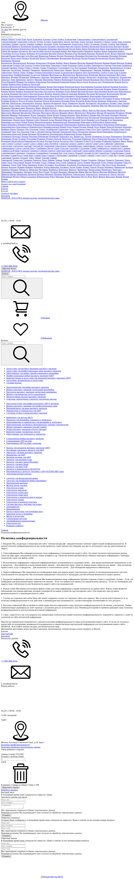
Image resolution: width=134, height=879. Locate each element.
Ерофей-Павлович (22, 75)
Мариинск (30, 108)
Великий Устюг (103, 53)
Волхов (84, 58)
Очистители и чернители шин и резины (24, 497)
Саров (95, 143)
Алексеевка (22, 42)
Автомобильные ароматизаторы (20, 521)
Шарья (81, 172)
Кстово (92, 98)
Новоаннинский (60, 122)
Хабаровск (38, 167)
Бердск (34, 49)
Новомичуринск (25, 125)
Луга (42, 106)
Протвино (127, 136)
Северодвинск (89, 146)
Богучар (32, 51)
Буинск (23, 53)
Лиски (11, 106)
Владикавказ (103, 56)
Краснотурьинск (8, 98)
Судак (97, 155)
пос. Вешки (75, 136)
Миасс (85, 110)
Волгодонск (16, 58)
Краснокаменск (82, 96)
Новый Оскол (66, 127)
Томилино (119, 160)
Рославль (40, 141)
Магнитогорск (114, 106)
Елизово (123, 72)
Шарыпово (73, 172)
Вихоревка (80, 56)
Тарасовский (7, 160)
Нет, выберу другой (17, 29)
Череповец (63, 170)
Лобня (17, 106)
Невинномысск (8, 117)
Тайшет (38, 158)
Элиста (113, 174)
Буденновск (6, 53)
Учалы (113, 165)
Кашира (21, 89)
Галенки (28, 65)
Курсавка (65, 101)
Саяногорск (119, 143)
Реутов (119, 139)
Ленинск (38, 103)
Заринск (82, 77)
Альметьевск (57, 42)
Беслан (72, 49)
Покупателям (7, 634)
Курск (73, 101)
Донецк (16, 72)
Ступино (82, 155)
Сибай (93, 148)
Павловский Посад (68, 132)
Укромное (118, 162)
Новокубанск (98, 122)
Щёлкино (49, 174)
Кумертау (14, 101)
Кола (96, 91)
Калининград (108, 82)
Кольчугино (113, 91)
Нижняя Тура (106, 120)
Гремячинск (127, 65)
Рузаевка (98, 141)
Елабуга (104, 72)
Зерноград (5, 80)
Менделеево (64, 110)
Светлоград (18, 146)
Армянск (39, 44)
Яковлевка (75, 177)
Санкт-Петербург (51, 143)
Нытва (13, 129)
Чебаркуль (23, 170)
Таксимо (46, 158)
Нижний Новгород (63, 120)
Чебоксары (33, 170)
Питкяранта (6, 136)
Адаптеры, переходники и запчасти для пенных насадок (31, 399)
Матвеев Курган (49, 108)
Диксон (75, 70)
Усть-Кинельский (85, 165)
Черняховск (18, 172)
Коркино (57, 94)
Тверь (44, 160)
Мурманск (120, 113)
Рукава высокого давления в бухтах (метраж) (26, 429)
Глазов (64, 65)
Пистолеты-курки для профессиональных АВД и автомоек (32, 403)
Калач (85, 82)
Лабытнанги (112, 101)
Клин (67, 91)
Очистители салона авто (17, 492)
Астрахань (95, 44)
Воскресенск (6, 63)
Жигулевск (121, 75)
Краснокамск (96, 96)
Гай (22, 65)
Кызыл (94, 101)
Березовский (63, 49)
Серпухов (64, 148)
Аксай (29, 39)
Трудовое (36, 162)
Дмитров (97, 70)
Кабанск (32, 82)
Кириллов (98, 89)
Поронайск (64, 136)
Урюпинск (32, 165)
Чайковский (119, 167)
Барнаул (77, 46)
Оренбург (106, 129)
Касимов (114, 87)
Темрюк (58, 160)
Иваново (39, 80)
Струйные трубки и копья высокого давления (26, 413)
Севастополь (60, 146)
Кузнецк (116, 98)
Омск (88, 129)
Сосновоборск (42, 153)
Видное (60, 56)
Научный (105, 115)
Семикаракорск (8, 148)
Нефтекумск (70, 117)
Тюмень (86, 162)
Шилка (13, 174)
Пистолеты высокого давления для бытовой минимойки (31, 392)
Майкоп (125, 106)
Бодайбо (40, 51)
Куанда (99, 98)
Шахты (95, 172)
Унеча (13, 165)
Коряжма (82, 94)
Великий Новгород (87, 53)
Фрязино (29, 167)
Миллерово (101, 110)
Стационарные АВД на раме (19, 441)
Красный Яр (75, 98)
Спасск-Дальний (75, 153)
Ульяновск (5, 165)
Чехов (35, 172)
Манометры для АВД (15, 455)
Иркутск (117, 80)
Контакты (5, 196)
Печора (79, 134)
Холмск (86, 167)
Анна (120, 42)
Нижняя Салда (93, 120)
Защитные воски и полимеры (19, 514)
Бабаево (123, 44)
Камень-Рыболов (29, 87)
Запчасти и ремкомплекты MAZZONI (23, 469)
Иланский (77, 80)
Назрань (63, 115)
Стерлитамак (61, 155)
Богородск (23, 51)
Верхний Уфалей (125, 53)
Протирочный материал (17, 483)
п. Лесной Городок (43, 132)
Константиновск (36, 94)
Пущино (50, 139)
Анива (114, 42)
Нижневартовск (107, 117)
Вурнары (51, 63)
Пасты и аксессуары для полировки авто (24, 511)
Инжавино (95, 80)
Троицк (28, 162)
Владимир (114, 56)
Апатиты (127, 42)
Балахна (44, 46)
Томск (127, 160)
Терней (66, 160)
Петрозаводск (43, 134)
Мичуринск (46, 113)
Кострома (90, 94)
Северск (99, 146)
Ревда (94, 139)
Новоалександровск (43, 122)
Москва (44, 20)
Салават (9, 143)
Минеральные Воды (116, 110)
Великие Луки (71, 53)
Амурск (66, 42)
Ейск (85, 72)
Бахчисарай (95, 46)
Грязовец (13, 68)
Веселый (34, 56)
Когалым (82, 91)
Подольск (16, 136)
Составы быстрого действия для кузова (23, 504)
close (3, 22)
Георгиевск (56, 65)
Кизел (43, 89)
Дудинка (38, 72)
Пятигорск (67, 139)
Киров (115, 89)
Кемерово (29, 89)
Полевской (54, 136)
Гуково (43, 68)
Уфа (103, 165)
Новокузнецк (111, 122)
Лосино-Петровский (30, 106)
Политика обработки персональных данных (20, 747)
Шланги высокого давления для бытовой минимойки (30, 390)
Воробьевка (6, 61)
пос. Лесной (86, 136)
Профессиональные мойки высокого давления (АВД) (30, 376)
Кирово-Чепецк (8, 91)
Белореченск (25, 49)
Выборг (59, 63)
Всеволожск (41, 63)
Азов (24, 39)
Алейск (60, 39)
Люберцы (95, 106)
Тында (80, 162)
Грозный (5, 68)
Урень (24, 165)
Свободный (49, 146)
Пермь (24, 134)
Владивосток (91, 56)
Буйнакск (31, 53)
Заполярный (55, 77)
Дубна (23, 72)
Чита (40, 172)
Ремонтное (102, 139)
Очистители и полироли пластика (21, 502)
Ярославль (110, 177)
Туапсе (44, 162)
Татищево (27, 160)
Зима (13, 80)
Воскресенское (19, 63)
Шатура (88, 172)
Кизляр (49, 89)
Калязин (5, 84)
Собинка (43, 151)
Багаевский (6, 46)
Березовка (52, 49)
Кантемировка (87, 87)
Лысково (68, 106)
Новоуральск (121, 125)
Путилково (31, 139)
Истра (3, 82)
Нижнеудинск (19, 120)
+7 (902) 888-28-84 (9, 661)
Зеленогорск (102, 77)
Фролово (13, 167)
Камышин (41, 87)
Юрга (52, 177)
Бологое (48, 51)
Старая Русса (16, 155)
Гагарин (16, 65)
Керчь (37, 89)
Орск (14, 132)
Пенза (99, 132)
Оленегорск (63, 129)
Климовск (60, 91)
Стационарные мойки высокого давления (25, 438)
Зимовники (21, 80)
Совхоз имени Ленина (92, 151)
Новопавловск (70, 125)
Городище (116, 65)
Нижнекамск (7, 120)
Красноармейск (16, 96)
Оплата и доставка (9, 193)
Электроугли (104, 174)
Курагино (38, 101)
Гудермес (35, 68)
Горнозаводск (98, 65)
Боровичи (88, 51)
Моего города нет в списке (13, 182)
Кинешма (82, 89)
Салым (26, 143)
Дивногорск (59, 70)
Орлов (127, 129)
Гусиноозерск (64, 68)
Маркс (38, 108)
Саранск (72, 143)
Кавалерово (41, 82)
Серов (56, 148)
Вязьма (113, 63)
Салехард (18, 143)
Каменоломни (15, 84)
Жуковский (24, 77)
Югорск (16, 177)
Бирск (102, 49)
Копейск (48, 94)
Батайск (85, 46)
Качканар (5, 89)
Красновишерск (30, 96)
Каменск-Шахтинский (11, 87)
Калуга (125, 82)
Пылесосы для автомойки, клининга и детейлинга (28, 420)
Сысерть (15, 158)
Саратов (88, 143)
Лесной (81, 103)
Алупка (39, 42)
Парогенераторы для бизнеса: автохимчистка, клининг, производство (37, 425)
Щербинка (67, 174)
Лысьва (76, 106)
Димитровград (86, 70)
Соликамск (108, 151)
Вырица (73, 63)
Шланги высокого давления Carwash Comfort (26, 427)
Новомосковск (39, 125)
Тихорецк (92, 160)
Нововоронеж (74, 122)
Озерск (42, 129)
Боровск (97, 51)
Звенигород (91, 77)
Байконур (16, 46)
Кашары (13, 89)
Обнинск (20, 129)
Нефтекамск (58, 117)
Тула (58, 162)
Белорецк (15, 49)
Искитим (126, 80)
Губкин (27, 68)
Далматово (92, 68)
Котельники (101, 94)
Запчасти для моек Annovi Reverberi (22, 462)
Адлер (18, 39)
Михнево (36, 113)
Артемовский (65, 44)
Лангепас (122, 101)
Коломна (103, 91)
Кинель (74, 89)
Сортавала (30, 153)
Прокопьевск (116, 136)
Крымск (85, 98)
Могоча (55, 113)
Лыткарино (85, 106)
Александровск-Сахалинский (104, 39)
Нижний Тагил (79, 120)
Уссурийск (49, 165)
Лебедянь (5, 103)
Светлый (28, 146)
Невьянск (19, 117)
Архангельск (77, 44)
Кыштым (102, 101)
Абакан (4, 39)
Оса (18, 132)
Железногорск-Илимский (87, 75)
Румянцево (107, 141)
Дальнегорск (103, 68)
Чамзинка (5, 170)
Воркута (120, 58)
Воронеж (16, 61)
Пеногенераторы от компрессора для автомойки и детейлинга (34, 422)
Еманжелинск (7, 75)
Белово (125, 46)
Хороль (93, 167)
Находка (123, 115)
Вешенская (43, 56)
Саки (3, 143)
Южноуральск (43, 177)
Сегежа (107, 146)
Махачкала (6, 110)
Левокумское (16, 103)
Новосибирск (97, 125)
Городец (108, 65)
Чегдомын (43, 170)
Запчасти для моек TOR (17, 467)
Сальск (32, 143)
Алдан (54, 39)
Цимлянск (109, 167)
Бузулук (15, 53)
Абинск (11, 39)
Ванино (60, 53)
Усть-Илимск (60, 165)
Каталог (4, 188)
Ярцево (119, 177)
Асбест (86, 44)
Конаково (14, 94)
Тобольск (101, 160)
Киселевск (39, 91)
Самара (39, 143)
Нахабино (114, 115)
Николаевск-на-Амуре (11, 122)
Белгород (118, 46)
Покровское (43, 136)
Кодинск (90, 91)
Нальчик (71, 115)
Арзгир (22, 44)
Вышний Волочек (94, 63)
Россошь (48, 141)
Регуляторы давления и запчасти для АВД (25, 450)
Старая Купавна (117, 153)
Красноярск (49, 98)
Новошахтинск (36, 127)
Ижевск (57, 80)
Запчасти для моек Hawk (17, 464)
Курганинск (55, 101)
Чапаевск (14, 170)
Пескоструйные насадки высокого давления (26, 397)
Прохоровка (6, 139)
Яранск (102, 177)
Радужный (77, 139)
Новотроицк (109, 125)
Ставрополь (103, 153)
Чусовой (54, 172)
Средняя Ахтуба (90, 153)
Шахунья (103, 172)
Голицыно (72, 65)
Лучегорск (59, 106)
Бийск (78, 49)
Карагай (106, 87)
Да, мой (4, 29)
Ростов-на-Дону (67, 141)
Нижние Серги (33, 120)
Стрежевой (72, 155)
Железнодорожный (107, 75)
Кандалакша (58, 87)
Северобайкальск (74, 146)
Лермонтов (73, 103)
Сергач (18, 148)
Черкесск (73, 170)
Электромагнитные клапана (18, 474)
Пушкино (41, 139)
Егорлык (56, 72)
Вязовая (106, 63)
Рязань (130, 141)
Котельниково (113, 94)
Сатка (101, 143)
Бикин (85, 49)
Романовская (30, 141)
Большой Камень (59, 51)
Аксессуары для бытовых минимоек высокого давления (31, 368)
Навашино (41, 115)
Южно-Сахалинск (28, 177)
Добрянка (106, 70)
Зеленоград (114, 77)
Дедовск (127, 68)
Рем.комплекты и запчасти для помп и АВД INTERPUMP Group (35, 471)
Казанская (64, 82)
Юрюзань (60, 177)
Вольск (112, 58)
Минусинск (6, 113)
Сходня (121, 155)
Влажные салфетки (14, 526)
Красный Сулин (62, 98)
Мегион (14, 110)
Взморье (52, 56)
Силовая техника (14, 383)
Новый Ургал (93, 127)
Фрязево (21, 167)
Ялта (90, 177)
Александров (70, 39)
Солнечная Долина (121, 151)
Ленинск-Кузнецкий (52, 103)
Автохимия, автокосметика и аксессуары (24, 380)
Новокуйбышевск (9, 125)
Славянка (126, 148)
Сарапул (80, 143)
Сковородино (115, 148)
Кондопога (24, 94)
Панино (92, 132)
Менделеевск (76, 110)
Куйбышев (125, 98)
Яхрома (4, 179)
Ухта (108, 165)
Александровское (9, 42)
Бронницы (113, 51)
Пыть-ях (58, 139)
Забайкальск (35, 77)
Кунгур (22, 101)
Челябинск (53, 170)
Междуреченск (51, 110)
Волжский (34, 58)
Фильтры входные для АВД (18, 457)
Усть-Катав (71, 165)
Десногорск (16, 70)
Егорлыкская (66, 72)
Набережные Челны (27, 115)
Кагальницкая (53, 82)
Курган (46, 101)
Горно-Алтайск (84, 65)
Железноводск (55, 75)
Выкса (66, 63)
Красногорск (44, 96)
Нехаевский (94, 117)
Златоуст (30, 80)
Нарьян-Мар (95, 115)
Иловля (86, 80)
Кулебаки (5, 101)
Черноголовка (94, 170)
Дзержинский (47, 70)
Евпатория (47, 72)
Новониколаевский (54, 125)
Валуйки (53, 53)
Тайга (31, 158)
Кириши (107, 89)
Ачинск (111, 44)
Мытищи (5, 115)
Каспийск (123, 87)
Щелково (58, 174)
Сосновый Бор (55, 153)
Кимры (56, 89)
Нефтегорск (47, 117)
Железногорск (69, 75)
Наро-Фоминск (82, 115)
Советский (77, 151)
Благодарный (125, 49)
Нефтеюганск (82, 117)
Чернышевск (6, 172)
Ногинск (118, 127)
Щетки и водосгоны (15, 516)
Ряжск (123, 141)
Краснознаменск (67, 96)
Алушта (47, 42)
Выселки (81, 63)
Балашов (61, 46)
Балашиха (52, 46)
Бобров (4, 51)
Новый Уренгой (107, 127)
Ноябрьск (5, 129)
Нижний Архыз (47, 120)
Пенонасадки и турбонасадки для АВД (23, 411)
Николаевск (118, 120)
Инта (102, 80)
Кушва (88, 101)
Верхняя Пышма (8, 56)
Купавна (30, 101)
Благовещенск (112, 49)
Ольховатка (80, 129)
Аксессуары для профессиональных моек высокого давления (33, 371)
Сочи (65, 153)
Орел (98, 129)
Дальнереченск (116, 68)
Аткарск (104, 44)
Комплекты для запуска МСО (19, 417)
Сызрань (128, 155)
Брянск (121, 51)
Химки (79, 167)
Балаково (36, 46)
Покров (24, 136)
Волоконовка (65, 58)
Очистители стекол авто (17, 495)
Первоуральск (120, 132)
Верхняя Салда (23, 56)
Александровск (84, 39)
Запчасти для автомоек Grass (19, 460)
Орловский (6, 132)
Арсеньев (47, 44)
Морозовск (91, 113)
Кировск (19, 91)
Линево (126, 103)
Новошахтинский (51, 127)
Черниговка (82, 170)
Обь (27, 129)
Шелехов (122, 172)
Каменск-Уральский (31, 84)
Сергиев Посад (28, 148)
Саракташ (63, 143)
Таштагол (37, 160)
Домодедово (6, 72)
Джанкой (26, 70)
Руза (91, 141)
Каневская (69, 87)
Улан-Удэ (127, 162)
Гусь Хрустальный (78, 68)
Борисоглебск (78, 51)
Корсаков (73, 94)
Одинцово (33, 129)
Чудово (46, 172)
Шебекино (112, 172)
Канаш (50, 87)
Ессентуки (35, 75)
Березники (43, 49)
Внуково (123, 56)
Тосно (10, 162)
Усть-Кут (97, 165)
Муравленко (109, 113)
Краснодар (55, 96)
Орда (93, 129)
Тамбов (53, 158)
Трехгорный (18, 162)
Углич (103, 162)
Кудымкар (107, 98)
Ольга (72, 129)
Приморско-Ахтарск (101, 136)
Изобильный (67, 80)
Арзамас (15, 44)
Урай (19, 165)
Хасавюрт (64, 167)
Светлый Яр (37, 146)
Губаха (21, 68)
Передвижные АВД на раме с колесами (23, 443)
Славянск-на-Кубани (10, 151)
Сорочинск (20, 153)
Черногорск (106, 170)
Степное (51, 155)
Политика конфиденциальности (15, 745)
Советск (51, 151)
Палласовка (83, 132)
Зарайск (65, 77)
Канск (77, 87)
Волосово (76, 58)
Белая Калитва (106, 46)
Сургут (103, 155)
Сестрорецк (84, 148)
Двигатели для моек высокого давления (24, 452)
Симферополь (102, 148)
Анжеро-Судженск (102, 42)
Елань (111, 72)
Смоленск (24, 151)
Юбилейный (6, 177)
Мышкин (14, 115)
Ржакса (126, 139)
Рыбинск (116, 141)
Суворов (90, 155)
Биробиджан (93, 49)
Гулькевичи (52, 68)
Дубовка (30, 72)
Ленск (64, 103)
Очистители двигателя (16, 490)
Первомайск (107, 132)
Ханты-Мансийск (52, 167)
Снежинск (34, 151)
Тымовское (72, 162)
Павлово (56, 132)
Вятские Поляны (124, 63)
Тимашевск (75, 160)
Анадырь (75, 42)
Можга (71, 113)
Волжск (25, 58)
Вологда (43, 58)
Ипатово (109, 80)
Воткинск (31, 63)
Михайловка (26, 113)
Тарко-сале (18, 160)
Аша (118, 44)
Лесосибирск (103, 103)
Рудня (86, 141)
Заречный (73, 77)
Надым (56, 115)
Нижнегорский (122, 117)
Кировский (29, 91)
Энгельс (120, 174)
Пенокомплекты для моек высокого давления (26, 408)
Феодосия (121, 165)
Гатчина (36, 65)
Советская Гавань (63, 151)
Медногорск (38, 110)
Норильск (127, 127)
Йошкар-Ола (22, 82)
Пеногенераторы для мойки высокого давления (27, 387)
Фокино (4, 167)
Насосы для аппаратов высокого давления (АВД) (28, 448)
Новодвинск (86, 122)
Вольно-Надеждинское (98, 58)
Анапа (82, 42)
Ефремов (45, 75)
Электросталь (92, 174)
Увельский (95, 162)
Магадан (104, 106)
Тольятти (110, 160)
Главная (4, 186)
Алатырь (47, 39)
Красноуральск (23, 98)
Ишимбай (11, 82)
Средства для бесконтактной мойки (22, 478)
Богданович (13, 51)
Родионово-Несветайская (12, 141)
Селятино (115, 146)
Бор (69, 51)
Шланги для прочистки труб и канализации (26, 394)
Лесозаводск (91, 103)
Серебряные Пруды (44, 148)
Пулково (22, 139)
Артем (55, 44)
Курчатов (80, 101)
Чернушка (116, 170)
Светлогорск (6, 146)
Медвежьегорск (26, 110)
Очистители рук (13, 523)
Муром (128, 113)
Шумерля (32, 174)
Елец (116, 72)
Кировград (123, 89)
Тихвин (84, 160)
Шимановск (22, 174)
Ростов (56, 141)
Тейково (51, 160)
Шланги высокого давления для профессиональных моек (31, 406)
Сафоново (108, 143)
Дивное (68, 70)
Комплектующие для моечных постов (23, 432)
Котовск (4, 96)
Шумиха (40, 174)
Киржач (90, 89)
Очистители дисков (15, 500)
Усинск (41, 165)
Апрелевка (6, 44)
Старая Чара (27, 155)
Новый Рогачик (79, 127)
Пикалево (87, 134)
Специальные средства (16, 518)
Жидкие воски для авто (16, 485)
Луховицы (49, 106)
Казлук (79, 82)
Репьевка (112, 139)
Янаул (95, 177)
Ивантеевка (48, 80)
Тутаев (63, 162)
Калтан (118, 82)
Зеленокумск (125, 77)
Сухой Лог (112, 155)
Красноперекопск (110, 96)
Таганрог (24, 158)
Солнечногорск (8, 153)
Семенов (124, 146)
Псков (15, 139)
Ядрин (68, 177)
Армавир (30, 44)
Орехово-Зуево (117, 129)
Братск (105, 51)
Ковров (74, 91)
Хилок (72, 167)
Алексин (32, 42)
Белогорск (5, 49)
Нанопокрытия (13, 509)
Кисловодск (49, 91)
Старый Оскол (40, 155)
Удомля (110, 162)
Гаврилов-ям (6, 65)
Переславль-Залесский (11, 134)
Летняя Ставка (115, 103)
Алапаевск (37, 39)
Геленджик (45, 65)
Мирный (16, 113)
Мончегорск (80, 113)
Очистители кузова (15, 488)
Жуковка (15, 77)
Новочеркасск (22, 127)
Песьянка (32, 134)
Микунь (92, 110)
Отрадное (25, 132)
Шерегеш (5, 174)
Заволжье (45, 77)
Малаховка (6, 108)
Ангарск (89, 42)
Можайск (63, 113)
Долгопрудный (117, 70)
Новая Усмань (27, 122)
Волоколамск (53, 58)
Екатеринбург (94, 72)
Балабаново (26, 46)
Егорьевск (77, 72)
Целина (100, 167)
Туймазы (51, 162)
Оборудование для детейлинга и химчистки (26, 434)
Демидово (5, 70)
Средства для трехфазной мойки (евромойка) (26, 481)
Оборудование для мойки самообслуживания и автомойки (32, 373)
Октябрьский (52, 129)
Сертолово (74, 148)
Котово (123, 94)
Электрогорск (79, 174)
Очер (32, 132)
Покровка (33, 136)
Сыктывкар (6, 158)
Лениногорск (28, 103)
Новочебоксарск (8, 127)
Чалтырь (129, 167)
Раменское (86, 139)
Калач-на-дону (95, 82)
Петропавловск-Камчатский (62, 134)
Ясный (126, 177)
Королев (65, 94)
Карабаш (98, 87)
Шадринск (63, 172)
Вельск (114, 53)
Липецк (4, 106)
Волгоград (5, 58)
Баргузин (70, 46)
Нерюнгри (37, 117)
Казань (73, 82)
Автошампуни (12, 507)
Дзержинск (35, 70)
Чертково (28, 172)
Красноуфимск (36, 98)
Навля (49, 115)
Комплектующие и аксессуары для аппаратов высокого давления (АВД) (38, 378)
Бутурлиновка (42, 53)
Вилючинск (69, 56)
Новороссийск (83, 125)
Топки (4, 162)
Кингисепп (65, 89)
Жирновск (5, 77)
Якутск (84, 177)
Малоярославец (18, 108)
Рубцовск (78, 141)
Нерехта (28, 117)
